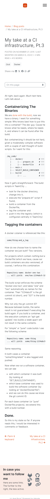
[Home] (25, 5)
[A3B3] (30, 480)
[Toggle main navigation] (45, 5)
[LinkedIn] (37, 480)
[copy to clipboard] (47, 155)
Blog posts (19, 26)
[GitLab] (30, 476)
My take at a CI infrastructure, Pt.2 (37, 439)
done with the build (22, 115)
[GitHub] (37, 476)
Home (8, 26)
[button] (8, 64)
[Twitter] (30, 485)
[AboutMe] (38, 485)
